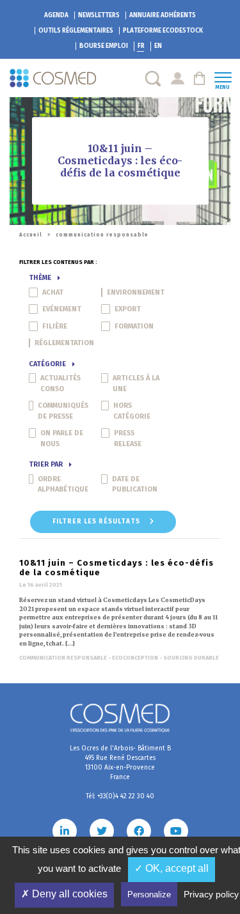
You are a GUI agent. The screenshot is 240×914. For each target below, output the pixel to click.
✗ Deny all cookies (64, 893)
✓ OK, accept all (171, 868)
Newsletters (99, 15)
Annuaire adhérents (162, 15)
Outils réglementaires (75, 31)
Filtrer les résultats (97, 521)
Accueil (30, 235)
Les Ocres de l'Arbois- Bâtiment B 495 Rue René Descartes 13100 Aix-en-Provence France (120, 763)
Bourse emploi (103, 46)
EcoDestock (163, 31)
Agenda (56, 15)
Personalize (149, 894)
